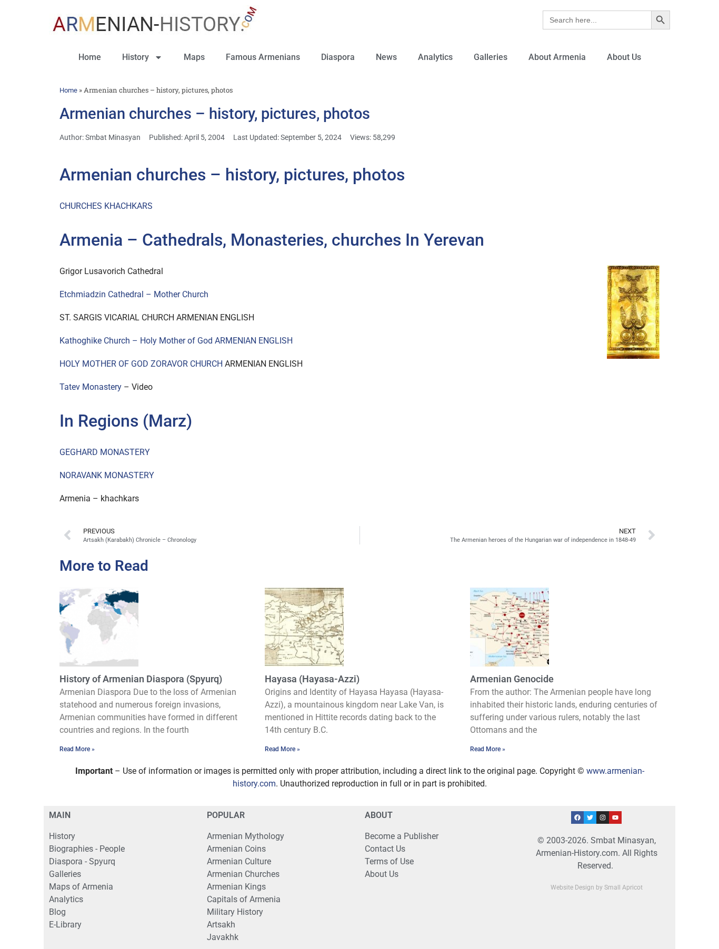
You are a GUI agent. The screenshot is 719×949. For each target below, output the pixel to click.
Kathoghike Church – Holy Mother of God (136, 341)
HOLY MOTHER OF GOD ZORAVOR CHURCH (141, 364)
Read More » (77, 749)
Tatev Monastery (90, 387)
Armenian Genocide (512, 678)
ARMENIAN (235, 341)
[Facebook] (577, 817)
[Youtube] (615, 817)
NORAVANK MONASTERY (106, 475)
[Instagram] (602, 817)
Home (89, 57)
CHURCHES (80, 206)
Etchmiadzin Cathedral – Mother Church (133, 294)
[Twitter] (590, 817)
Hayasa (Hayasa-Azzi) (312, 678)
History (135, 57)
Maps (194, 57)
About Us (624, 57)
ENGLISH (275, 341)
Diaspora (338, 57)
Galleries (490, 57)
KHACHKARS (128, 206)
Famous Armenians (263, 57)
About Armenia (557, 57)
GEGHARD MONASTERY (104, 452)
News (386, 57)
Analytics (435, 57)
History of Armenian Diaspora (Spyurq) (140, 678)
